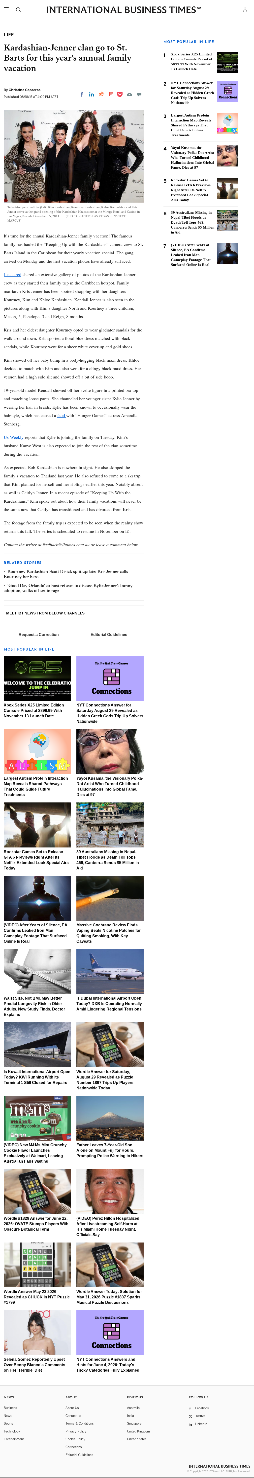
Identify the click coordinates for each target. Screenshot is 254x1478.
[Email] (129, 94)
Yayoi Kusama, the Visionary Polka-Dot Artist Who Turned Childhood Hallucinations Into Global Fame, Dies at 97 (192, 157)
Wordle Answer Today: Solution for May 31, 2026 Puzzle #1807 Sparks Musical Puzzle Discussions (109, 1297)
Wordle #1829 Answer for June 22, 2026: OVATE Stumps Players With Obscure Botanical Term (36, 1223)
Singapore (134, 1423)
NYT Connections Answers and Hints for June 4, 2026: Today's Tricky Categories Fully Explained (107, 1364)
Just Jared (12, 274)
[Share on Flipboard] (110, 94)
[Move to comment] (139, 94)
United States (137, 1439)
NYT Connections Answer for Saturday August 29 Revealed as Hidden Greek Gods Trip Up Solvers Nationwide (192, 93)
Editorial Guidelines (109, 635)
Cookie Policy (75, 1439)
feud (61, 415)
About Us (72, 1408)
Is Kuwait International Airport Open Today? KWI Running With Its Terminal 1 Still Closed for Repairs (37, 1077)
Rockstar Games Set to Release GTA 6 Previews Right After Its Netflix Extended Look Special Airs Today (191, 190)
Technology (12, 1431)
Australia (133, 1408)
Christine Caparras (24, 90)
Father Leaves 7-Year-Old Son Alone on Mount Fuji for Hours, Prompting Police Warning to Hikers (109, 1150)
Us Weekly (14, 437)
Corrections (73, 1447)
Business (10, 1408)
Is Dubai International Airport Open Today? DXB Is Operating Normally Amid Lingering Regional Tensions (109, 1003)
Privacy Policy (75, 1431)
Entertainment (14, 1439)
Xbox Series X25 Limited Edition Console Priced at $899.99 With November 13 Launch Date (34, 710)
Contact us (73, 1416)
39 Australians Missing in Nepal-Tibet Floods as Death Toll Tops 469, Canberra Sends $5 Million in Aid (192, 222)
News (8, 1416)
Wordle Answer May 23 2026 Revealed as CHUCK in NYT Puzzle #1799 (37, 1297)
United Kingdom (138, 1431)
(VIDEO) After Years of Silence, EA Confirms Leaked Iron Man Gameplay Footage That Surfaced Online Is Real (191, 255)
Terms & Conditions (79, 1423)
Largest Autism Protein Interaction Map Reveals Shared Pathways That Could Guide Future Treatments (191, 125)
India (130, 1416)
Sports (8, 1423)
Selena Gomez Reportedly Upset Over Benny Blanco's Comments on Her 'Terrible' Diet (34, 1364)
